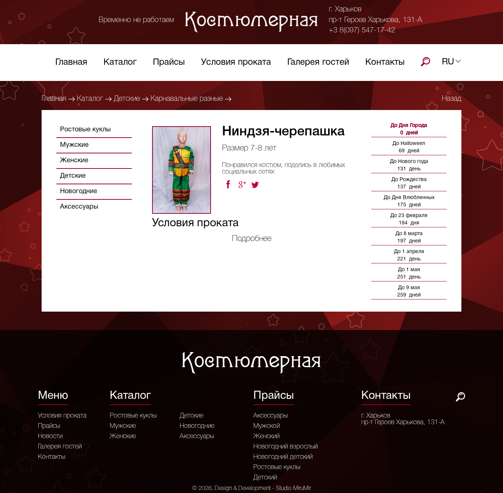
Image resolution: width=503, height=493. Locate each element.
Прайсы (169, 62)
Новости (50, 436)
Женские (74, 160)
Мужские (74, 145)
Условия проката (236, 62)
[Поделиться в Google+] (242, 185)
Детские (127, 99)
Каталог (120, 62)
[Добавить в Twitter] (256, 185)
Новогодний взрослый (285, 447)
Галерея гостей (318, 62)
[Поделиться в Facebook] (228, 185)
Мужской (266, 426)
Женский (266, 436)
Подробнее (251, 238)
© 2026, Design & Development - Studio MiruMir (251, 488)
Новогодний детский (283, 457)
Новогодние (78, 191)
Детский (265, 477)
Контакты (385, 62)
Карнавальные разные (187, 99)
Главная (71, 62)
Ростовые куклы (85, 130)
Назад (451, 99)
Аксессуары (79, 207)
